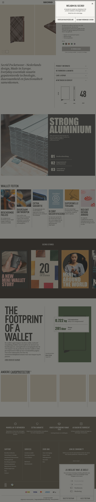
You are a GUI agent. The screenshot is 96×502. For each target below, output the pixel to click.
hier (81, 13)
